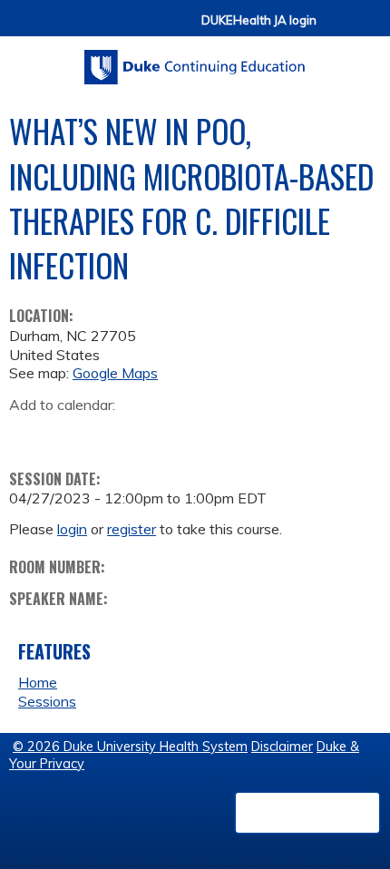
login (72, 529)
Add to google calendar (27, 433)
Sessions (47, 701)
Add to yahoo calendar (68, 433)
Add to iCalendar (109, 433)
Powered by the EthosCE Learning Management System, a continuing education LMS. (307, 813)
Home (37, 682)
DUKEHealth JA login (259, 20)
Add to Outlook (152, 433)
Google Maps (115, 373)
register (131, 529)
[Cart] (337, 28)
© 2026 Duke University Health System (130, 746)
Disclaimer (282, 746)
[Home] (195, 60)
